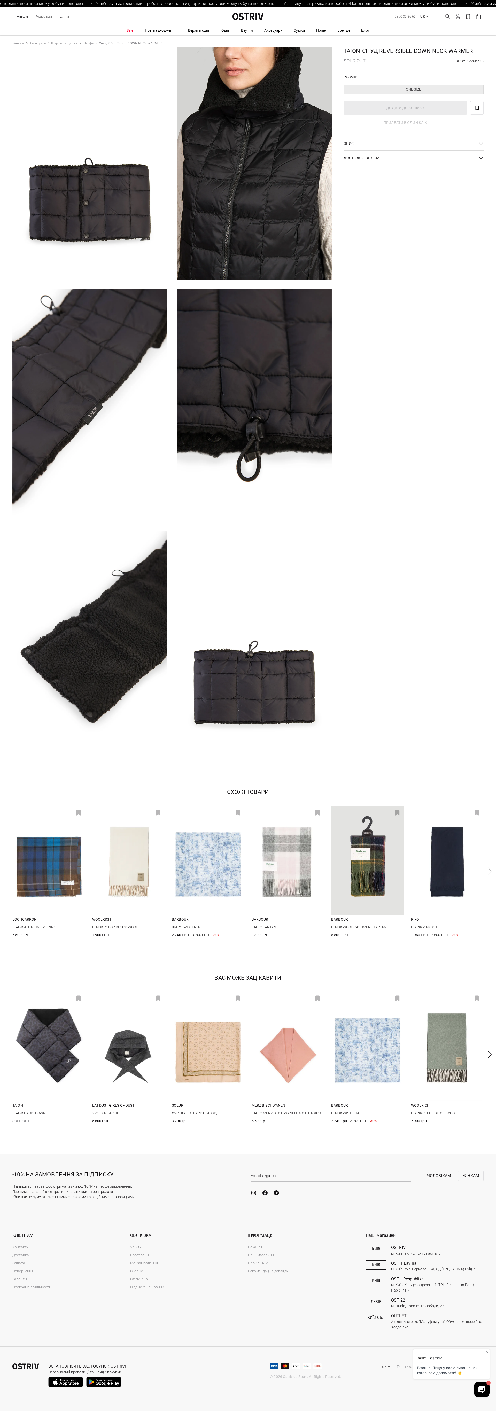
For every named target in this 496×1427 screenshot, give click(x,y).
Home (321, 30)
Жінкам (22, 16)
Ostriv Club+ (140, 1279)
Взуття (247, 30)
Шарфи (88, 43)
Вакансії (255, 1247)
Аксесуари (273, 30)
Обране (136, 1271)
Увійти (136, 1247)
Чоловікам (44, 16)
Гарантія (19, 1279)
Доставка (20, 1255)
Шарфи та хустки (64, 43)
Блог (365, 30)
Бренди (343, 30)
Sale (130, 30)
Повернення (22, 1271)
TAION (352, 51)
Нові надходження (161, 30)
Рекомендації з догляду (268, 1271)
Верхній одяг (199, 30)
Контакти (20, 1247)
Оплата (18, 1263)
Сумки (299, 30)
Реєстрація (139, 1255)
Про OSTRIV (258, 1263)
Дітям (64, 16)
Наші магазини (261, 1255)
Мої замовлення (144, 1263)
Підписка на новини (147, 1287)
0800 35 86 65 (405, 16)
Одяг (225, 30)
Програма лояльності (31, 1287)
